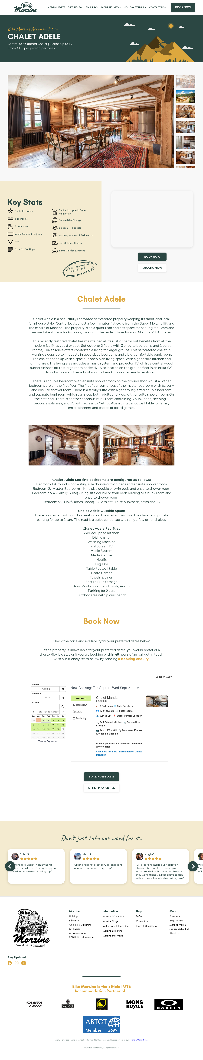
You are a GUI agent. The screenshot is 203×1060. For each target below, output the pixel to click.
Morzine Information (113, 916)
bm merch (92, 7)
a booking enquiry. (133, 659)
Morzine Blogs (110, 921)
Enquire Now (176, 920)
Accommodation (78, 933)
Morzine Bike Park (112, 930)
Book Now (175, 916)
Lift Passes (74, 928)
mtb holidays (56, 7)
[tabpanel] (91, 122)
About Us (174, 933)
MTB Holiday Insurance (81, 937)
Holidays (73, 916)
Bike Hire (74, 920)
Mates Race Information (115, 925)
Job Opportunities (179, 928)
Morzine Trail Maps (113, 935)
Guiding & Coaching (80, 924)
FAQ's (139, 916)
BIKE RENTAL (75, 7)
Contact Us (142, 921)
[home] (27, 7)
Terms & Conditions (146, 925)
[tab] (185, 81)
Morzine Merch (178, 924)
